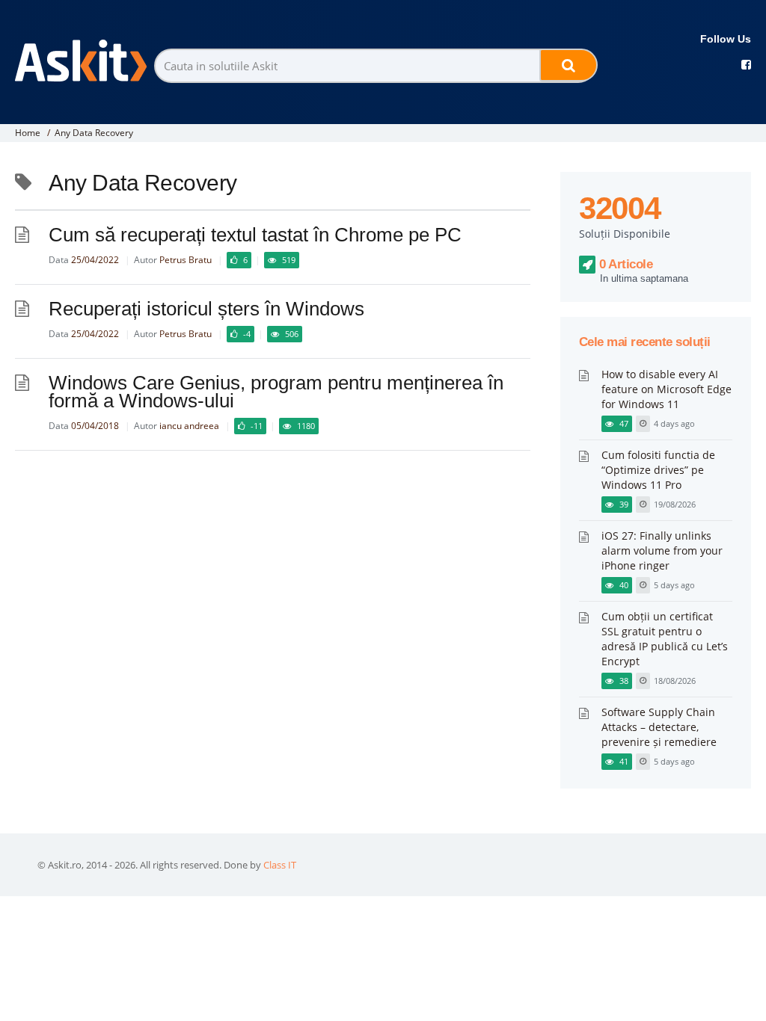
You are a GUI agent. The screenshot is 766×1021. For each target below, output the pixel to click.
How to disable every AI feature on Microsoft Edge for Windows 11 (666, 389)
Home (27, 132)
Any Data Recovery (94, 132)
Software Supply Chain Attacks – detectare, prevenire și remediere (659, 727)
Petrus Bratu (185, 259)
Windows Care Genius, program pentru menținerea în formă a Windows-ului (276, 391)
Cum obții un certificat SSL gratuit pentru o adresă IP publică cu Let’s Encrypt (664, 638)
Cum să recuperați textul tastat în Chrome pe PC (255, 234)
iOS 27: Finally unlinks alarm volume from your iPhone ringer (662, 550)
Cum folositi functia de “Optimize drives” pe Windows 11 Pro (658, 470)
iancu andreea (189, 425)
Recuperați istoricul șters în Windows (206, 308)
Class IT (279, 865)
